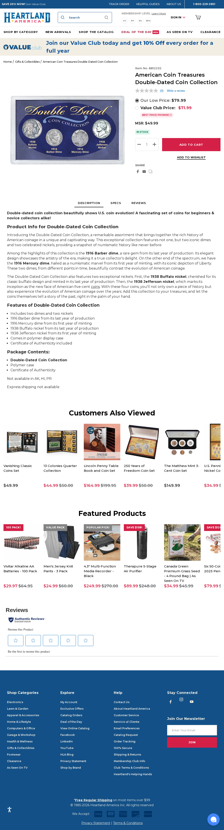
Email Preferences (127, 728)
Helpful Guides (147, 4)
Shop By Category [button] (21, 32)
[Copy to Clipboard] (150, 171)
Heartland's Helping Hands (133, 774)
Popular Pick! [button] (98, 527)
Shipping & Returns (127, 754)
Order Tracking (124, 741)
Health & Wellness (20, 741)
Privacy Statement (73, 761)
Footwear (14, 754)
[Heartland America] (27, 17)
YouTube (67, 748)
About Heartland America (132, 708)
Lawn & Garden (17, 708)
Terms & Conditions (128, 823)
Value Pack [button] (55, 527)
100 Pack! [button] (13, 527)
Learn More (159, 13)
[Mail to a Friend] (144, 171)
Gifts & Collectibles (27, 61)
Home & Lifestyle (19, 721)
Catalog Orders (71, 715)
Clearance (14, 761)
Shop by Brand (70, 767)
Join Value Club (36, 4)
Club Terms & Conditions (131, 767)
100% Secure (123, 748)
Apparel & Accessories (23, 715)
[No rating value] (147, 90)
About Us (173, 4)
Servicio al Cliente (126, 721)
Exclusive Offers (72, 708)
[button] (22, 486)
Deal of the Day (71, 721)
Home (8, 61)
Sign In (176, 17)
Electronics (15, 702)
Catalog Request (126, 735)
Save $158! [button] (134, 527)
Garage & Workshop (21, 735)
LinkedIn (66, 741)
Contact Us (122, 702)
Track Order (119, 4)
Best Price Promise (156, 115)
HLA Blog (67, 754)
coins (95, 287)
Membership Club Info (129, 761)
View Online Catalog (74, 728)
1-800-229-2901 (204, 4)
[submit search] (62, 17)
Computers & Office (21, 728)
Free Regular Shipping (93, 800)
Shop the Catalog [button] (96, 32)
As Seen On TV (17, 767)
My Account (68, 702)
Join (192, 742)
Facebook (67, 735)
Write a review (176, 90)
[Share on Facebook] (137, 171)
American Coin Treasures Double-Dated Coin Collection (80, 61)
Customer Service (126, 715)
